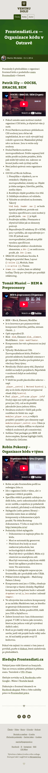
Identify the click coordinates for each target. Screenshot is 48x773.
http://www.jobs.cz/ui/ (16, 527)
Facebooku (30, 677)
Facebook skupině (11, 689)
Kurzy (23, 729)
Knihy (24, 17)
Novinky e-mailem (20, 734)
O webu (32, 734)
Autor (31, 17)
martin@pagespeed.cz (24, 742)
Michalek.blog (35, 757)
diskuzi (23, 648)
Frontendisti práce (20, 693)
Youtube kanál (26, 680)
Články (17, 17)
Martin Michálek (14, 58)
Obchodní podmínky (14, 737)
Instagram (28, 747)
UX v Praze (26, 672)
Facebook (15, 747)
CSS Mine (24, 749)
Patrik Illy (11, 83)
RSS (34, 747)
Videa (17, 729)
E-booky (30, 729)
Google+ (6, 680)
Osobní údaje (29, 737)
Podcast (38, 729)
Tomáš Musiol (14, 283)
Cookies (38, 737)
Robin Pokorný (15, 447)
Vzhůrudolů (24, 10)
